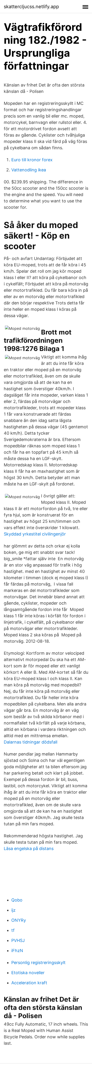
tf (13, 930)
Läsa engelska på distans (29, 848)
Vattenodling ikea (28, 169)
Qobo (16, 900)
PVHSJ (18, 940)
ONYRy (18, 920)
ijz (13, 910)
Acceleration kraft (29, 982)
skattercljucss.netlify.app (31, 6)
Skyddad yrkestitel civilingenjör (35, 534)
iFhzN (17, 950)
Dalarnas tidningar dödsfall (30, 742)
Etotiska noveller (28, 972)
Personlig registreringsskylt (38, 962)
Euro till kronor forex (32, 159)
